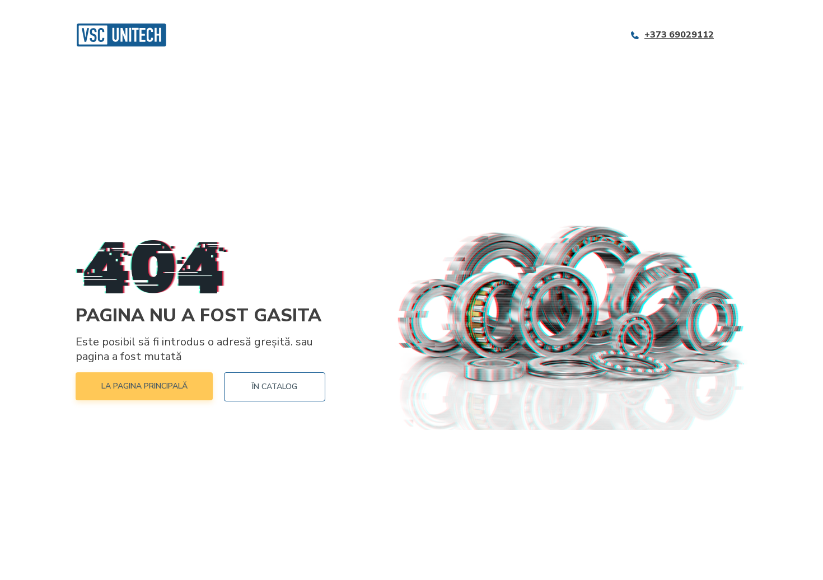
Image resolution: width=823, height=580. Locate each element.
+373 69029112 (679, 35)
